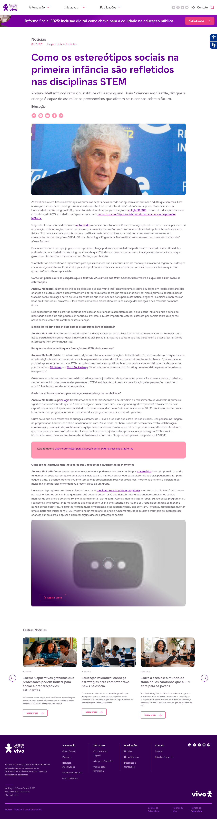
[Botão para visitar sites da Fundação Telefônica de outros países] (193, 7)
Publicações (108, 7)
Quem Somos (69, 751)
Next (204, 678)
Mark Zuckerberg (77, 367)
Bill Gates (55, 367)
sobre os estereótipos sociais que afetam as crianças (129, 214)
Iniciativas (71, 7)
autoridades (83, 225)
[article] (108, 403)
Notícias (128, 751)
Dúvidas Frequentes (164, 757)
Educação (38, 106)
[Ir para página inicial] (10, 7)
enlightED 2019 (137, 210)
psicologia (63, 400)
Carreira (158, 751)
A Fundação (37, 7)
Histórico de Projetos (72, 772)
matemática (144, 471)
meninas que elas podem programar (118, 490)
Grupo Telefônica (70, 778)
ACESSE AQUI (197, 20)
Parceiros (66, 757)
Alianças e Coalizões (103, 761)
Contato (202, 7)
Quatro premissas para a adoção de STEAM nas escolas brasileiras (94, 448)
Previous (12, 678)
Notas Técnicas (131, 757)
